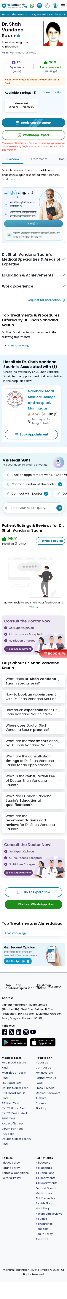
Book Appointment (34, 434)
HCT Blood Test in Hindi (13, 1095)
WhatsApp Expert (36, 135)
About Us (42, 1062)
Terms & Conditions (15, 1173)
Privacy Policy (11, 1162)
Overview (12, 159)
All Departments (47, 1183)
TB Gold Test (10, 1103)
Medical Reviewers (48, 1093)
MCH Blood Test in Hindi (14, 1075)
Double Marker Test (15, 1088)
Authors (41, 1098)
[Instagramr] (26, 1032)
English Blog (44, 1203)
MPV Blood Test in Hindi (14, 1065)
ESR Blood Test (11, 1083)
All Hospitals (44, 1168)
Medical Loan (44, 1193)
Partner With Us (46, 1078)
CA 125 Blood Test (14, 1108)
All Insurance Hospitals (44, 1226)
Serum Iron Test (12, 1129)
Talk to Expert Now (36, 892)
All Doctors (43, 1162)
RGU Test (8, 1134)
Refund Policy (11, 1168)
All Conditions (45, 1173)
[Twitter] (12, 1032)
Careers (41, 1103)
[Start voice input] (59, 508)
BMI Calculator (45, 1198)
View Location (53, 92)
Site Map (41, 1108)
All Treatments (45, 1178)
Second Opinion (46, 1188)
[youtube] (33, 1032)
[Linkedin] (19, 1032)
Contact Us (43, 1067)
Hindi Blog (42, 1208)
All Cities (41, 1219)
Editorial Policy (11, 1178)
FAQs (39, 1083)
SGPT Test (8, 1118)
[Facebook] (4, 1032)
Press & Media (45, 1088)
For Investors (44, 1073)
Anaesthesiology (18, 345)
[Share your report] (6, 507)
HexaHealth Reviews (49, 1214)
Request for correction (44, 300)
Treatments (39, 159)
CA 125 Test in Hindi (14, 1113)
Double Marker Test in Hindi (16, 1141)
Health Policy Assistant (44, 1236)
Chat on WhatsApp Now (36, 904)
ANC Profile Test (12, 1123)
